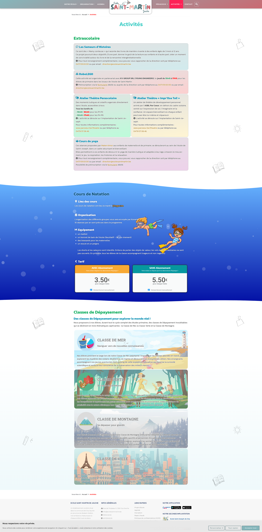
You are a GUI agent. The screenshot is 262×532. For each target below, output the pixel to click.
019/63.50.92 (107, 515)
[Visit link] (177, 518)
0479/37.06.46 (82, 131)
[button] (197, 4)
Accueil (84, 14)
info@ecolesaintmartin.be (112, 512)
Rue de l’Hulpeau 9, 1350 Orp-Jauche (116, 508)
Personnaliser (215, 528)
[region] (131, 526)
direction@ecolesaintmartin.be (116, 64)
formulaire (102, 84)
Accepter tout (250, 528)
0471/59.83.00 (82, 64)
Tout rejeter (233, 528)
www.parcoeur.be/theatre (87, 127)
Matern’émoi (107, 145)
